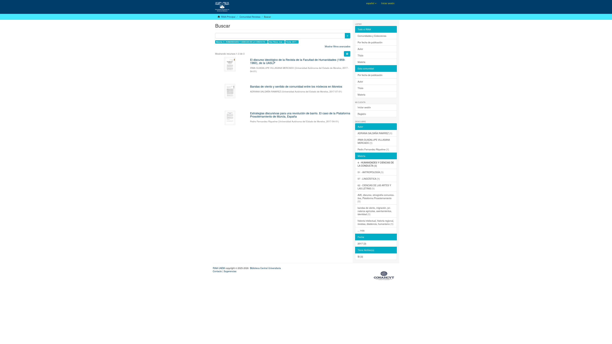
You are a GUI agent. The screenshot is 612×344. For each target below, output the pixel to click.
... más (361, 230)
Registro (362, 113)
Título (360, 55)
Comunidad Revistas (250, 16)
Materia (361, 62)
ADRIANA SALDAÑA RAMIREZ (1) (375, 133)
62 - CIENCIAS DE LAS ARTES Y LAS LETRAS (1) (374, 187)
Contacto (217, 271)
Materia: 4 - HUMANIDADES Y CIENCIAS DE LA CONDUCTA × (241, 42)
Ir (347, 35)
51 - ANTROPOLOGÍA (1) (370, 172)
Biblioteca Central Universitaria (265, 268)
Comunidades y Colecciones (372, 35)
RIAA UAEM (219, 268)
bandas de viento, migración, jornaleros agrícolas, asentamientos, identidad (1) (375, 211)
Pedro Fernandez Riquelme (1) (373, 149)
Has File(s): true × (276, 42)
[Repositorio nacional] (385, 275)
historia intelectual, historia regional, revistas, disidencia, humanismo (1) (376, 222)
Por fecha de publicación (370, 42)
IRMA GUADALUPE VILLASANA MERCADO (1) (374, 141)
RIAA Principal (228, 16)
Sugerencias (230, 271)
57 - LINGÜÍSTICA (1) (369, 178)
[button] (371, 3)
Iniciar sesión (364, 107)
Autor (360, 48)
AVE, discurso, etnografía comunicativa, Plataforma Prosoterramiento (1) (376, 198)
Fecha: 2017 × (291, 42)
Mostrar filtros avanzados (337, 46)
